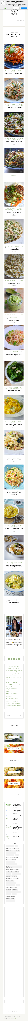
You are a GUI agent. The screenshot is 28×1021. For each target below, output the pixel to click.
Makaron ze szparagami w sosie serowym (14, 142)
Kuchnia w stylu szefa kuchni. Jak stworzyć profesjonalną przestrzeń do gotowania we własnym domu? (17, 819)
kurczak (12, 668)
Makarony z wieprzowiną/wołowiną (11, 867)
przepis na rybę (19, 689)
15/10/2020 (14, 251)
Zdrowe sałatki (14, 891)
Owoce (12, 871)
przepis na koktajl (9, 679)
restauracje (8, 703)
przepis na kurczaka (12, 681)
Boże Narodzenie (10, 846)
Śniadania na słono (14, 317)
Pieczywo (17, 871)
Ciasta (16, 846)
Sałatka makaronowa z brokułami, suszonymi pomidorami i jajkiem (14, 565)
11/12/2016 (14, 531)
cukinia (10, 666)
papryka (20, 670)
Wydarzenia (14, 889)
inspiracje (14, 666)
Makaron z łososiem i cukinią (14, 460)
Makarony (14, 70)
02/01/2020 (14, 357)
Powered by (3, 8)
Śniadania (14, 894)
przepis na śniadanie (12, 702)
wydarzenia (8, 707)
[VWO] (6, 8)
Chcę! (24, 7)
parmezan (7, 672)
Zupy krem (8, 894)
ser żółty (18, 703)
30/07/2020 (14, 285)
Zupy (20, 891)
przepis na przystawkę (11, 689)
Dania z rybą (14, 104)
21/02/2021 (14, 215)
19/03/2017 (14, 496)
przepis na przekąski (12, 688)
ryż (10, 703)
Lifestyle (8, 859)
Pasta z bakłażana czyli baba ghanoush (17, 835)
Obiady (15, 71)
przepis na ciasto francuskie (11, 675)
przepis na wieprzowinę (12, 698)
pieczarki (11, 672)
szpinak (7, 705)
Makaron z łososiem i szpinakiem (14, 107)
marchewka (8, 670)
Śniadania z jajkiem (10, 900)
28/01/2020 (14, 322)
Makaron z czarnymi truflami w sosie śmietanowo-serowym (14, 529)
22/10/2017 (14, 427)
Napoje (11, 869)
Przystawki (14, 210)
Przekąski (15, 388)
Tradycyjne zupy (13, 887)
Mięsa (7, 869)
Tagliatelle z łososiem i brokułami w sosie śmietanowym (14, 601)
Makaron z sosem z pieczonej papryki (14, 73)
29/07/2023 (14, 109)
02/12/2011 (14, 604)
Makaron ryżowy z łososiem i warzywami (14, 213)
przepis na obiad (13, 684)
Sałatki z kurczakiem (10, 882)
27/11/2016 (14, 568)
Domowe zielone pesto (14, 390)
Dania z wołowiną (10, 855)
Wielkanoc (8, 889)
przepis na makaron (12, 682)
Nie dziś (16, 7)
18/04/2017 (14, 461)
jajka (18, 666)
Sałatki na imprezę (10, 880)
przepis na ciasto (16, 674)
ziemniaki (12, 707)
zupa (16, 706)
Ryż (13, 878)
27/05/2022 (14, 144)
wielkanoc (19, 705)
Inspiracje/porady (14, 857)
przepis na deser (10, 677)
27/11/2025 (14, 75)
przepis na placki (9, 686)
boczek (7, 666)
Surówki (18, 885)
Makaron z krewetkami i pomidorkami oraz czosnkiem (14, 355)
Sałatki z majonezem (10, 885)
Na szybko (17, 105)
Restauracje (9, 878)
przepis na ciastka (9, 673)
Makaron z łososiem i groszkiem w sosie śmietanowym (14, 248)
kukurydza (8, 668)
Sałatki (15, 562)
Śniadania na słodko (10, 896)
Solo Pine (14, 1018)
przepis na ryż (9, 691)
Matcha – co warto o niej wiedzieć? (17, 811)
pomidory (15, 672)
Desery (16, 855)
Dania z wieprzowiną (10, 852)
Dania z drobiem (9, 850)
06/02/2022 (14, 178)
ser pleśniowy (14, 703)
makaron (17, 668)
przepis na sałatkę (11, 693)
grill (7, 857)
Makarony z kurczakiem (11, 864)
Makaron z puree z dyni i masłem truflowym (14, 425)
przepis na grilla (18, 677)
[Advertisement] (14, 951)
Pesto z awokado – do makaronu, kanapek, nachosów (14, 319)
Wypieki (7, 891)
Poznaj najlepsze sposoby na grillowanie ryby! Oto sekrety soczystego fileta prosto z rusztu (17, 828)
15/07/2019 (14, 391)
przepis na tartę (9, 696)
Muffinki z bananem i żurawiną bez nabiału (17, 805)
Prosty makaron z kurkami (14, 283)
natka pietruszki (14, 670)
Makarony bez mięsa (9, 105)
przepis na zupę (17, 700)
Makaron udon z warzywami (14, 177)
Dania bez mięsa (8, 70)
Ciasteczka (8, 848)
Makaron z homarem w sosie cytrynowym (14, 493)
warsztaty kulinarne (12, 705)
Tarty (7, 887)
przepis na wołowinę (9, 700)
